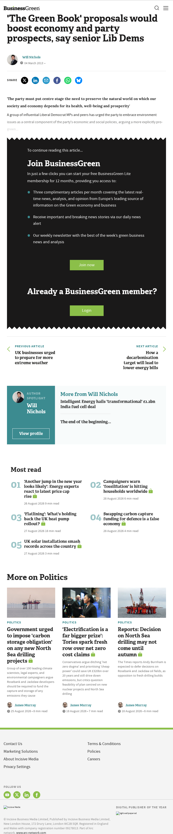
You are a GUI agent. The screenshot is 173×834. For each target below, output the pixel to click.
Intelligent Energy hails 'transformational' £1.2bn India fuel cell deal (107, 404)
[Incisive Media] (12, 806)
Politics (14, 622)
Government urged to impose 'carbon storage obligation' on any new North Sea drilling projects (30, 645)
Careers (93, 759)
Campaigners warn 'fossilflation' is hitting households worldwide (125, 486)
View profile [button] (31, 433)
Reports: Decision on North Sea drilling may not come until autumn (139, 642)
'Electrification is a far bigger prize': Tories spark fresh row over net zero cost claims (85, 642)
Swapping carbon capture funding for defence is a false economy (131, 519)
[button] (156, 8)
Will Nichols (31, 57)
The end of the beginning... (85, 422)
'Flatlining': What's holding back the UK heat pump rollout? (50, 519)
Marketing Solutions (21, 751)
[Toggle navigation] (164, 8)
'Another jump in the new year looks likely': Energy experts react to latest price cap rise (53, 489)
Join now (87, 265)
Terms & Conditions (104, 743)
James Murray (25, 705)
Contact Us (13, 743)
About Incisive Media (21, 759)
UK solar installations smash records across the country (52, 544)
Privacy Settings (17, 766)
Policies (93, 751)
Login (86, 310)
